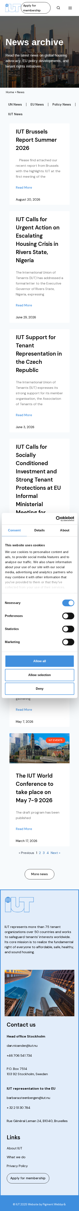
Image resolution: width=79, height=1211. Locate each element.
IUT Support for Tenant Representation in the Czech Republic (39, 354)
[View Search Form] (58, 8)
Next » (55, 853)
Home (10, 92)
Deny (39, 688)
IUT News (15, 114)
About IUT (14, 1148)
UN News (15, 104)
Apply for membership (32, 8)
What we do (16, 1157)
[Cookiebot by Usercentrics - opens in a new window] (56, 518)
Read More (24, 187)
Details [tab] (39, 530)
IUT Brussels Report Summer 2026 (36, 140)
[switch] (68, 616)
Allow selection (39, 675)
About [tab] (64, 530)
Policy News (61, 104)
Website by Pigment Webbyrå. (47, 1204)
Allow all (39, 661)
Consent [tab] (14, 530)
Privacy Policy (17, 1166)
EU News (37, 104)
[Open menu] (70, 8)
